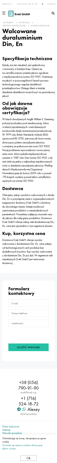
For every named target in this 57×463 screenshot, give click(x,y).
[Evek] (19, 13)
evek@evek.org (28, 392)
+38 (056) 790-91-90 (27, 4)
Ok (29, 458)
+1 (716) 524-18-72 (29, 401)
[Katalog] (4, 13)
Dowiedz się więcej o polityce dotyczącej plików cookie (22, 447)
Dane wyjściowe (10, 426)
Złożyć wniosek (28, 347)
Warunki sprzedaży (12, 433)
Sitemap (6, 430)
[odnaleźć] (53, 13)
